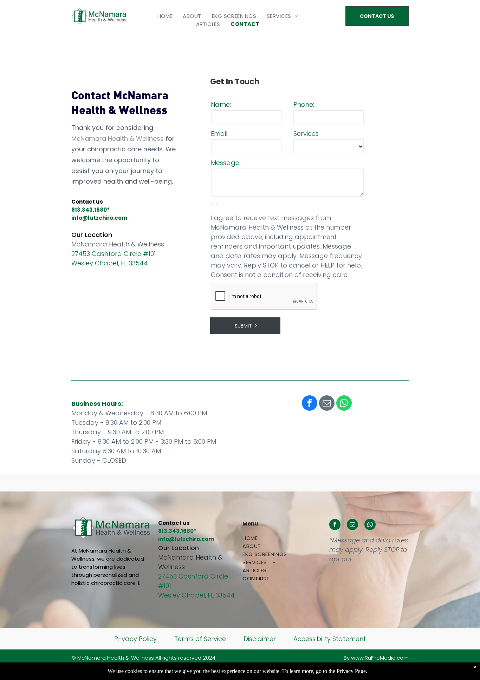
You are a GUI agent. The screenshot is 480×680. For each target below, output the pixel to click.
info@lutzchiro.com (99, 218)
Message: (225, 162)
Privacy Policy (135, 638)
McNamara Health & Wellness (117, 138)
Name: (221, 104)
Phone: (303, 104)
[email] (327, 403)
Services (306, 133)
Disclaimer (260, 638)
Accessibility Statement (329, 638)
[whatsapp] (344, 403)
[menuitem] (165, 16)
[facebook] (309, 403)
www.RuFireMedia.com (380, 657)
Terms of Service (200, 638)
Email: (219, 133)
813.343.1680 (89, 209)
